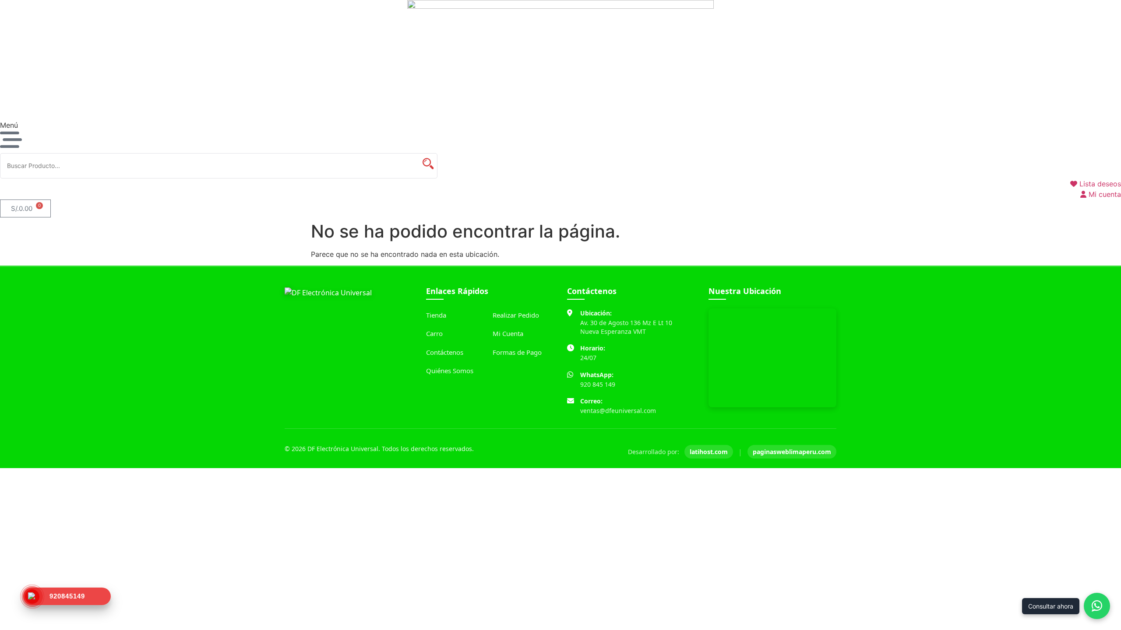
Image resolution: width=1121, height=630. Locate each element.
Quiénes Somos (449, 370)
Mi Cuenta (508, 333)
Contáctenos (444, 352)
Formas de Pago (517, 352)
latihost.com (709, 452)
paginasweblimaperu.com (792, 452)
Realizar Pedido (516, 315)
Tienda (436, 315)
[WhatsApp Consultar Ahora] (1097, 606)
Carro (434, 333)
